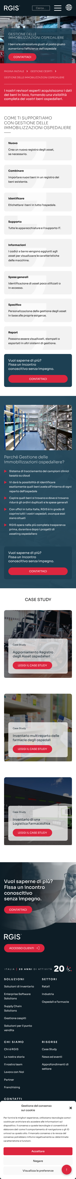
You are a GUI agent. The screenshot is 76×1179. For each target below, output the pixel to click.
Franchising (12, 1087)
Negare (38, 1161)
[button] (70, 1108)
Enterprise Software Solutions (17, 996)
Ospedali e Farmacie (55, 1001)
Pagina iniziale (14, 71)
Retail (46, 986)
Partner (9, 1079)
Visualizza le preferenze (38, 1170)
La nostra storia (14, 1056)
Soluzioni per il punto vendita (18, 1028)
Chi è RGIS (11, 1049)
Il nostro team (13, 1064)
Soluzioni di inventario (19, 986)
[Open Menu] (58, 8)
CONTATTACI (22, 57)
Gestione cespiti (41, 71)
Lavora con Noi (14, 1072)
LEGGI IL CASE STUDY (32, 665)
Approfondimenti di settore (55, 1066)
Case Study (49, 1049)
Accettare (38, 1151)
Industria (48, 994)
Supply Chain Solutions (13, 1008)
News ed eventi (52, 1056)
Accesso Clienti (21, 948)
